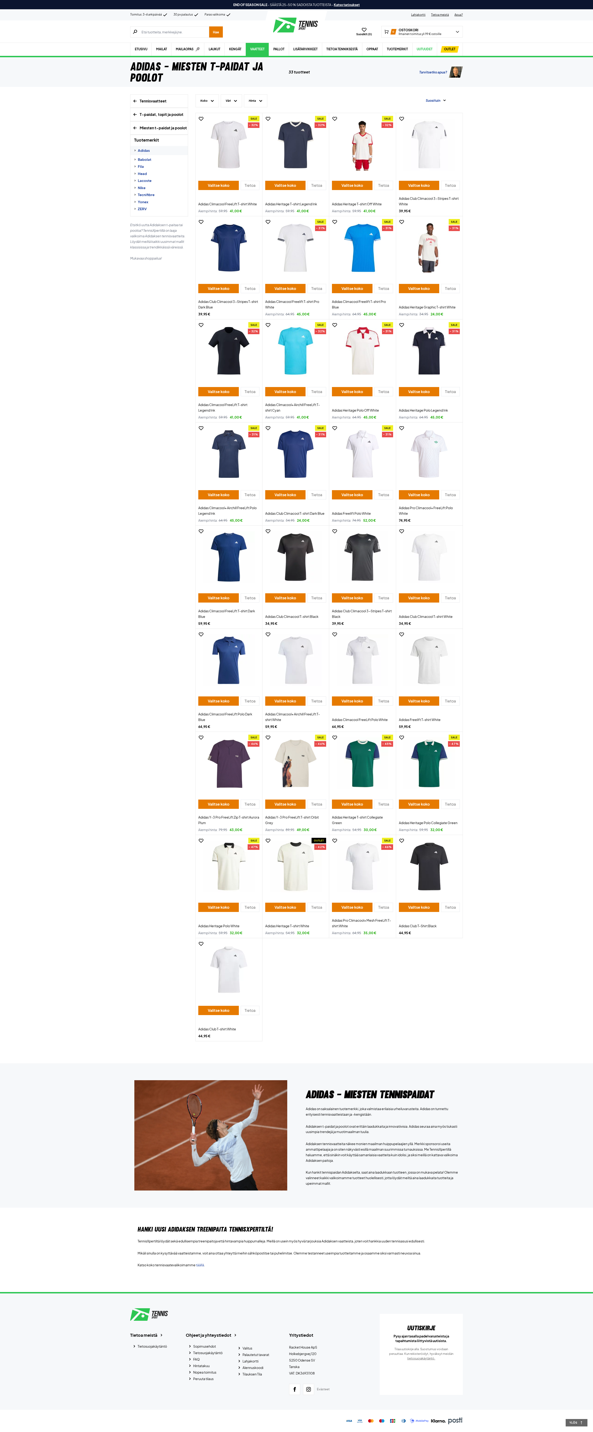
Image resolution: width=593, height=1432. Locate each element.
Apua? (458, 14)
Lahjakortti (418, 14)
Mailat (161, 49)
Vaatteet (257, 49)
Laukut (214, 49)
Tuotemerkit (397, 49)
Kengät (235, 49)
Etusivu (141, 49)
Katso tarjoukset (347, 5)
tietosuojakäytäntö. (421, 1358)
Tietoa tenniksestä (342, 49)
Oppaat (372, 49)
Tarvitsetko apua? (433, 72)
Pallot (278, 49)
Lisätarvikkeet (305, 49)
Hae (216, 32)
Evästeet (323, 1389)
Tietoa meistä (440, 14)
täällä (200, 1265)
